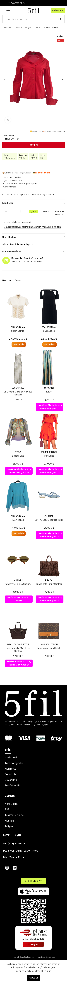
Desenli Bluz (18, 456)
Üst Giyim (27, 28)
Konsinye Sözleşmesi (46, 957)
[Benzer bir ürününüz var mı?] (6, 260)
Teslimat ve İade (14, 815)
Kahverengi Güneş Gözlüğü (18, 584)
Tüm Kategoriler (14, 763)
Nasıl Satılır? (12, 803)
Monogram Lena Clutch (49, 648)
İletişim (9, 826)
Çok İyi (22, 158)
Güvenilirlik (11, 779)
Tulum (49, 391)
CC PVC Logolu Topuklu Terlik (49, 520)
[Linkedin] (15, 868)
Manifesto (10, 768)
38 (42, 158)
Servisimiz (10, 774)
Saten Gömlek (18, 331)
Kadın (17, 28)
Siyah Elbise (49, 331)
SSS (7, 809)
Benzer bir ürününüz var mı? (27, 258)
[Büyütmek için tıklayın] (8, 120)
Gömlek (38, 28)
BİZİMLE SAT (57, 10)
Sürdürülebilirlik (13, 785)
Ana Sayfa (7, 28)
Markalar (9, 820)
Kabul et (33, 978)
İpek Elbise (49, 456)
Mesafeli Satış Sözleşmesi (23, 957)
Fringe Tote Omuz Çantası (49, 584)
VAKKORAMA (8, 135)
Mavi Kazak (18, 520)
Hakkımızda (11, 757)
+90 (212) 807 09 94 (14, 843)
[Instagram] (7, 868)
